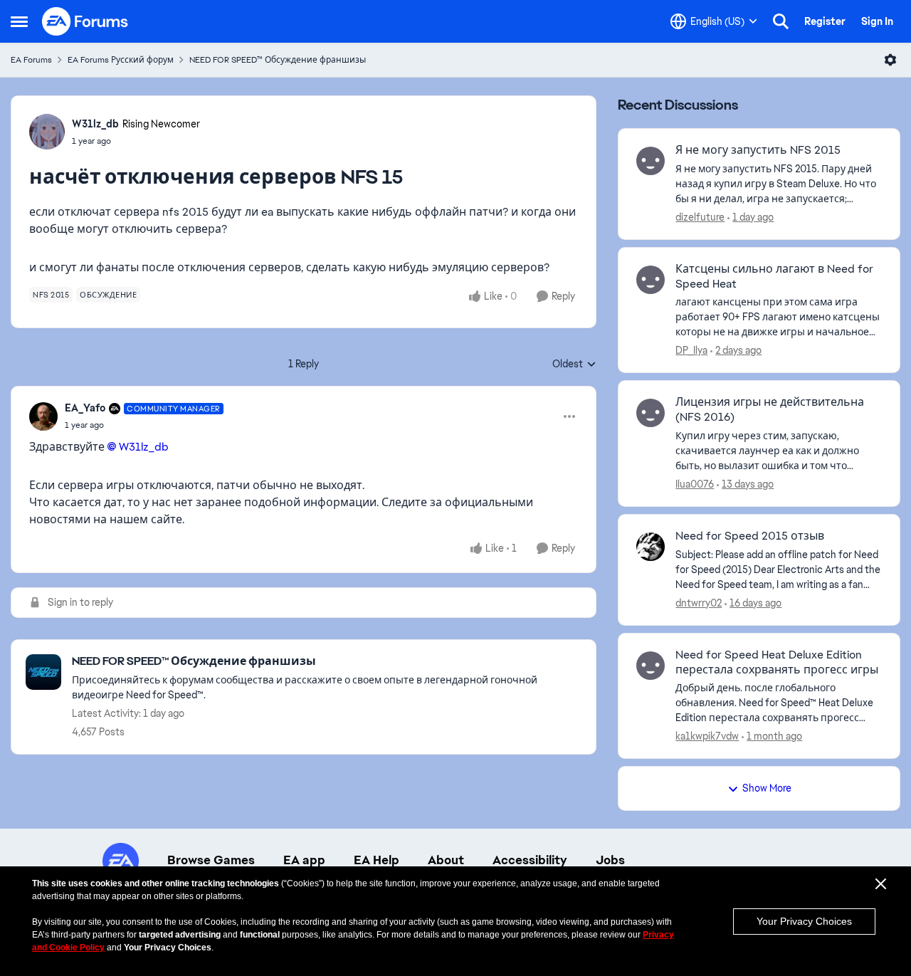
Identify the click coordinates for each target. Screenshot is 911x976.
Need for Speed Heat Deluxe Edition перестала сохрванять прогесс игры (776, 662)
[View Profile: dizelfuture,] (650, 161)
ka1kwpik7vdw (707, 736)
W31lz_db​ (144, 446)
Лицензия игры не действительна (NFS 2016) (769, 409)
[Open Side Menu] (19, 21)
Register (825, 21)
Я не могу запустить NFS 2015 (758, 150)
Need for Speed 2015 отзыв (749, 536)
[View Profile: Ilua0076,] (650, 413)
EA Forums (31, 59)
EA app (304, 860)
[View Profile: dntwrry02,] (650, 546)
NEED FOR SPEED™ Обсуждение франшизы (277, 59)
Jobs (610, 860)
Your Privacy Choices (804, 921)
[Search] (780, 21)
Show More (766, 788)
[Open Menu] (890, 60)
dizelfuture (700, 217)
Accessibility (530, 860)
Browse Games (211, 860)
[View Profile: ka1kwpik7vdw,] (650, 665)
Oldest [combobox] (574, 364)
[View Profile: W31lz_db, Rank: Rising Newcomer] (47, 131)
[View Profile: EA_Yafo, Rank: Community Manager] (43, 416)
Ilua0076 (694, 484)
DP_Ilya (691, 350)
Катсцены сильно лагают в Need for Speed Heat (774, 276)
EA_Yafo (85, 408)
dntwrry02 (698, 603)
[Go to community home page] (85, 21)
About (446, 860)
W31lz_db (95, 123)
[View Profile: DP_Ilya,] (650, 280)
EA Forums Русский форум (121, 59)
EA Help (376, 860)
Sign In (877, 21)
